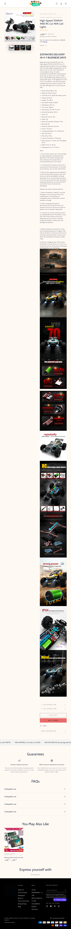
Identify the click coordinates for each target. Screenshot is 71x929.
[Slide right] (33, 48)
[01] (52, 48)
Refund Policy (22, 904)
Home (41, 13)
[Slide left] (6, 48)
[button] (56, 4)
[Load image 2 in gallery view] (17, 47)
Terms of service (23, 901)
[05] (55, 48)
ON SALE (35, 909)
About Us (21, 890)
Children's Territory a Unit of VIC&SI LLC (51, 17)
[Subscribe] (66, 890)
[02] (59, 48)
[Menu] (5, 4)
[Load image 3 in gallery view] (22, 47)
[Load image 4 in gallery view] (28, 47)
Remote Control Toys (50, 13)
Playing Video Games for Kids (13, 857)
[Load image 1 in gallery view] (11, 47)
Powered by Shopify (9, 922)
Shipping (42, 36)
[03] (41, 48)
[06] (44, 48)
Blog (19, 906)
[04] (48, 48)
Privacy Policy (22, 892)
